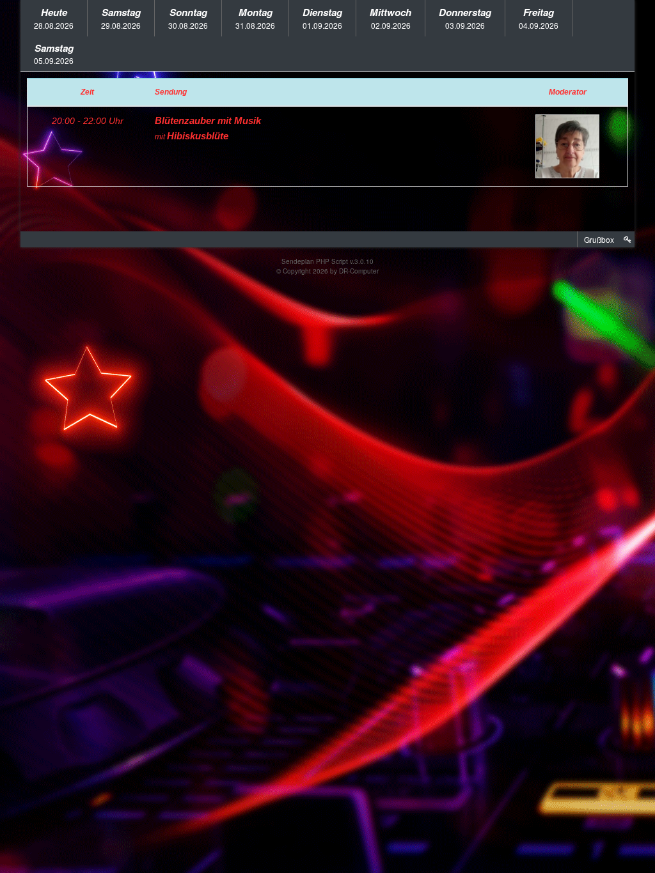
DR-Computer (359, 271)
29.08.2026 (121, 18)
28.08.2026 (54, 18)
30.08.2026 (188, 18)
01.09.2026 (322, 18)
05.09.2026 (54, 53)
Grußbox (599, 239)
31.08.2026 (255, 18)
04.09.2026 (538, 18)
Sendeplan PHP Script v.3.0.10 (327, 261)
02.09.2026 (390, 18)
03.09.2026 (465, 18)
